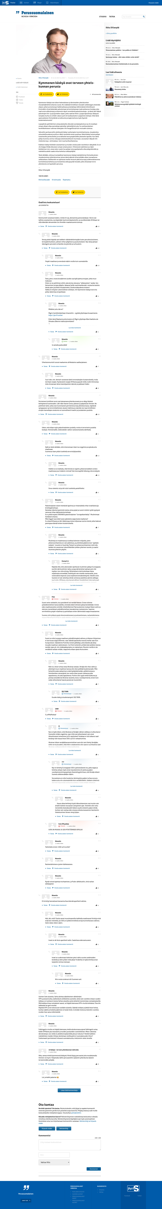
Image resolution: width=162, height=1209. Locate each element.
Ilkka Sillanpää (43, 77)
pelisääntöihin (76, 1113)
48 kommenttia (96, 94)
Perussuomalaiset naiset (78, 1197)
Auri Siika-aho (124, 87)
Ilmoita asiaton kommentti (55, 226)
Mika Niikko (124, 94)
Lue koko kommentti (75, 328)
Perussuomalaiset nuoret (78, 1201)
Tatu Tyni (123, 79)
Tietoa (112, 17)
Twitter (140, 1196)
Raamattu (66, 180)
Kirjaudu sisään (154, 3)
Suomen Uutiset (77, 1194)
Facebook (127, 1196)
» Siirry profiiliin (111, 33)
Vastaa (42, 226)
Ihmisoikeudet (44, 180)
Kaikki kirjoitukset (22, 87)
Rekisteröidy (64, 1128)
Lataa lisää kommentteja (69, 1090)
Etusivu (102, 17)
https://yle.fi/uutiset (55, 315)
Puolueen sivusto (78, 1192)
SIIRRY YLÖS (25, 1200)
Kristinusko (56, 180)
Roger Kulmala (125, 102)
